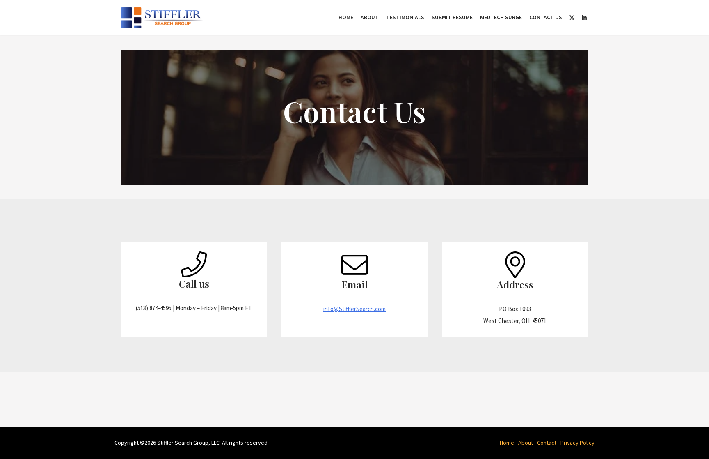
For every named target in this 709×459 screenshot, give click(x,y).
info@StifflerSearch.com (354, 309)
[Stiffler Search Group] (164, 17)
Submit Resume (452, 17)
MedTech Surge (501, 17)
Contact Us (545, 17)
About (370, 17)
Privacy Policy (577, 442)
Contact (546, 442)
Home (345, 17)
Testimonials (405, 17)
